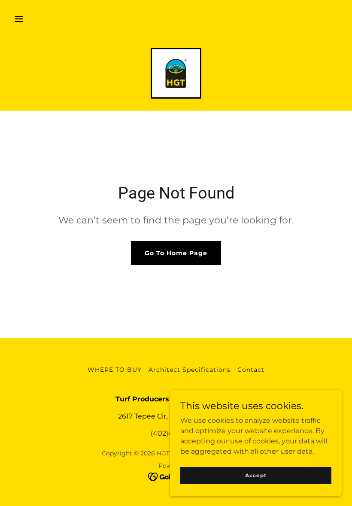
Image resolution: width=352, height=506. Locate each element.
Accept (255, 475)
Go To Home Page (176, 253)
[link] (176, 73)
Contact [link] (250, 369)
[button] (18, 18)
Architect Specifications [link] (190, 369)
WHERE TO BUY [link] (115, 369)
